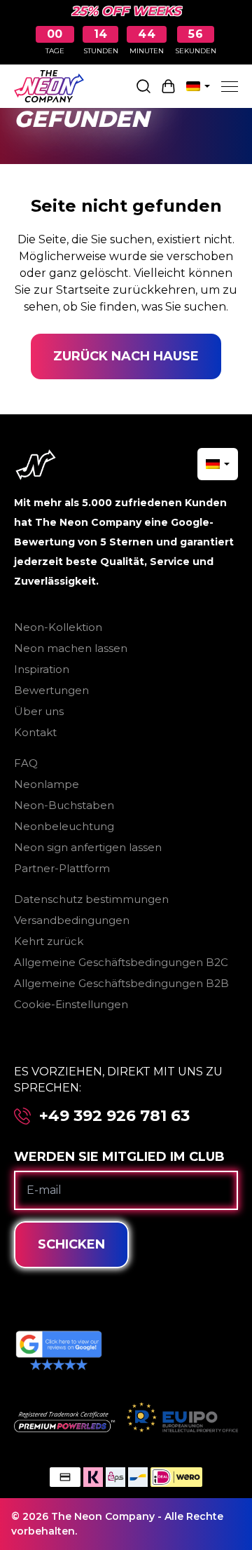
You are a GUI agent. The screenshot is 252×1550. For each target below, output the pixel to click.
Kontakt (35, 732)
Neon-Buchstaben (64, 805)
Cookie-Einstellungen (71, 1004)
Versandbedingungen (72, 920)
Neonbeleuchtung (64, 826)
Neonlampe (46, 784)
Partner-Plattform (62, 868)
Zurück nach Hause (126, 356)
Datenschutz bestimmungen (91, 899)
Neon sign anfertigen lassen (88, 847)
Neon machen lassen (70, 648)
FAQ (26, 763)
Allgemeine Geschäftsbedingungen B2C (121, 962)
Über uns (39, 711)
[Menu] (229, 86)
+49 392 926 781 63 (114, 1116)
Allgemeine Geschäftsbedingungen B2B (121, 983)
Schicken (71, 1244)
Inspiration (41, 669)
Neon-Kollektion (58, 627)
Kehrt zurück (48, 941)
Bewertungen (51, 690)
